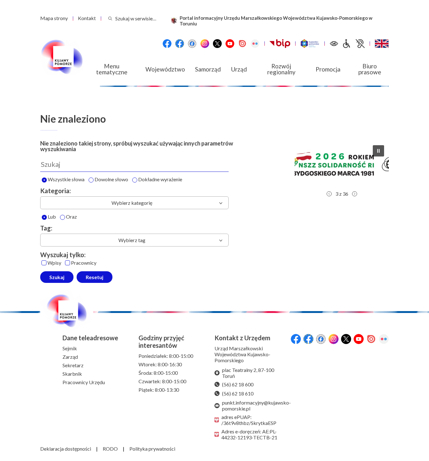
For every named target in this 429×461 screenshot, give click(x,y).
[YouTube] (229, 43)
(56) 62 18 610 (237, 393)
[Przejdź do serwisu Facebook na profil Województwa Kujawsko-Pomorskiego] (167, 43)
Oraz (71, 217)
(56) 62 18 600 (237, 384)
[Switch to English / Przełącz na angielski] (382, 43)
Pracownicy (83, 263)
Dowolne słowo (111, 179)
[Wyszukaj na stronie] (110, 18)
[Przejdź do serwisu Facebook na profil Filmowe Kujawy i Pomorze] (192, 43)
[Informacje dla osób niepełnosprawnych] (353, 43)
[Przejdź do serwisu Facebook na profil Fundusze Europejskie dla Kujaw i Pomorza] (179, 43)
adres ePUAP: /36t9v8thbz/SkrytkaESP (248, 420)
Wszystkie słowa (66, 179)
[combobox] (134, 202)
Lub (52, 217)
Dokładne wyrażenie (160, 179)
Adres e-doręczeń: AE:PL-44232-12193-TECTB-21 (249, 434)
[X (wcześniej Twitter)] (217, 43)
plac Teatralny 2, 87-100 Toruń (248, 373)
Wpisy (54, 263)
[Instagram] (204, 43)
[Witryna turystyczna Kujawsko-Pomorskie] (309, 43)
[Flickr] (255, 43)
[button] (353, 164)
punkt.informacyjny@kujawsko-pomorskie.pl (254, 405)
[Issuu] (242, 43)
